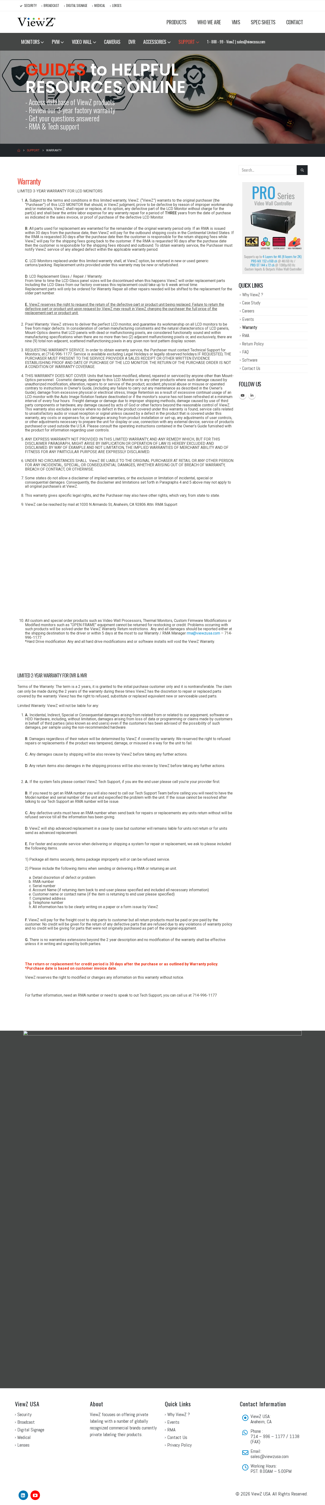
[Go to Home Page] (18, 150)
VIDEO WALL (82, 41)
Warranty (249, 327)
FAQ (245, 352)
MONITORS (30, 41)
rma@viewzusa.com (203, 633)
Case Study (251, 303)
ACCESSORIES (154, 41)
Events (248, 319)
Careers (248, 311)
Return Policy (253, 344)
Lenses (116, 5)
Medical (99, 5)
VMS (236, 22)
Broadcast (51, 5)
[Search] (302, 170)
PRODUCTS (177, 22)
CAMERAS (112, 41)
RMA (245, 335)
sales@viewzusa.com (270, 1456)
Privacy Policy (179, 1445)
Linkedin (252, 395)
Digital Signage (76, 5)
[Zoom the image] (270, 185)
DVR (131, 41)
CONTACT (294, 22)
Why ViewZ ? (252, 294)
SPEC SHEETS (263, 22)
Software (249, 360)
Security (30, 5)
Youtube (242, 395)
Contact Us (251, 368)
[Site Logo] (36, 22)
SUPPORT (186, 41)
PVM (56, 41)
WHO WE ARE (209, 22)
